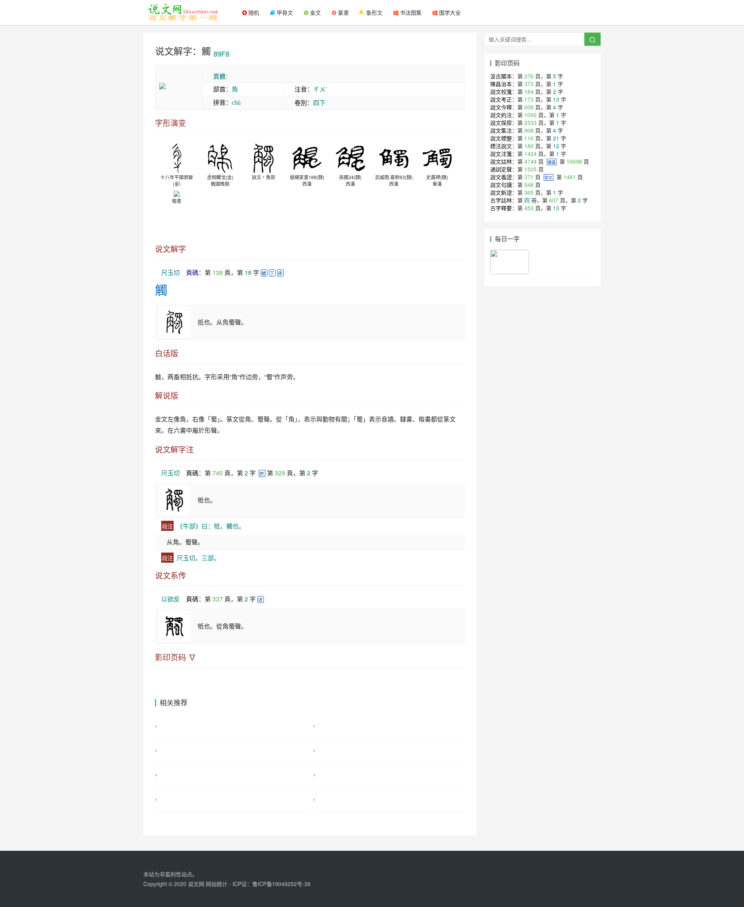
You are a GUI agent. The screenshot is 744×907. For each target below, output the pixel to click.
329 (280, 472)
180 (529, 146)
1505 (530, 169)
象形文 (373, 12)
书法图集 (410, 12)
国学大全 (449, 12)
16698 (574, 161)
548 (529, 184)
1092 (530, 115)
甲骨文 (284, 12)
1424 (530, 153)
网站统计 (216, 884)
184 (529, 91)
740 (217, 472)
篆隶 (342, 12)
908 (529, 130)
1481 (569, 177)
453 (529, 208)
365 (529, 192)
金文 (314, 12)
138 (217, 272)
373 (529, 84)
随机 (253, 12)
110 (529, 138)
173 (529, 99)
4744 (530, 161)
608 (529, 107)
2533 (530, 122)
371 (529, 177)
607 (553, 200)
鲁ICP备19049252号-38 (281, 884)
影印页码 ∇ (175, 657)
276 (529, 76)
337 (217, 598)
